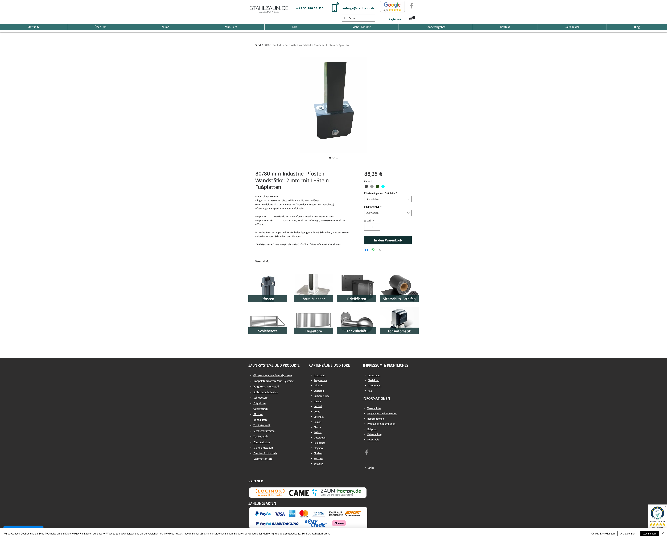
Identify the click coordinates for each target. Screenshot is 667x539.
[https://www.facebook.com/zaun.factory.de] (366, 452)
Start (258, 45)
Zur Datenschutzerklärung (316, 533)
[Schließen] (663, 533)
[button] (412, 18)
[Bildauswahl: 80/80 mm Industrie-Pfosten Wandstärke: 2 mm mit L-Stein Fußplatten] (330, 157)
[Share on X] (380, 250)
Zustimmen (649, 533)
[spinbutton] (372, 227)
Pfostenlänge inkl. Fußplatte (380, 193)
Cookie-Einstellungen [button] (603, 533)
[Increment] (377, 227)
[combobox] (388, 199)
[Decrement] (367, 227)
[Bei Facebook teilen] (366, 250)
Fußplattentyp (372, 206)
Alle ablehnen (627, 533)
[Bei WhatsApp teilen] (373, 250)
